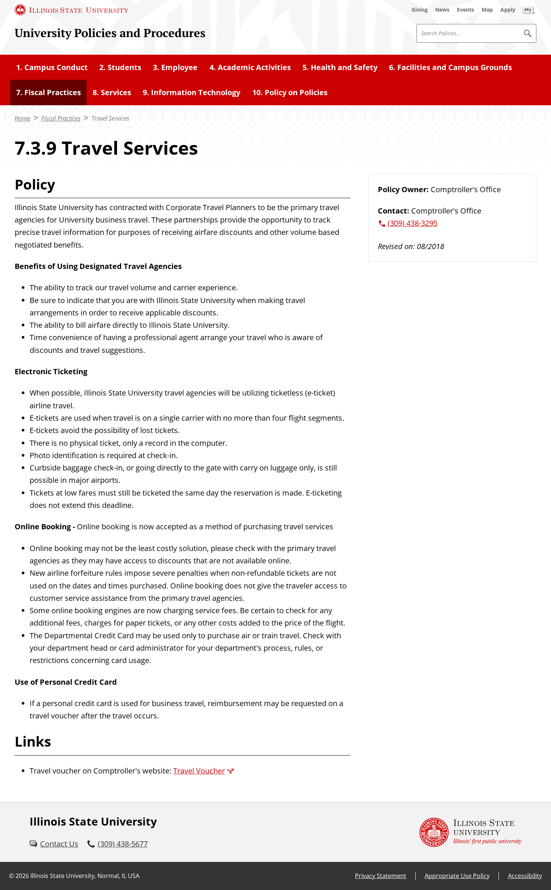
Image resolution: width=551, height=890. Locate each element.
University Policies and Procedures (110, 32)
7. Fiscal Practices (48, 92)
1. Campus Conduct (52, 67)
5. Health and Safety (339, 67)
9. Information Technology (191, 92)
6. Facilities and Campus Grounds (450, 67)
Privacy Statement (380, 876)
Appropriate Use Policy (457, 876)
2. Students (120, 67)
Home (22, 118)
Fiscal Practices (61, 118)
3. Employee (175, 67)
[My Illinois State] (528, 9)
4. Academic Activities (250, 67)
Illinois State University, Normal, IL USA (84, 876)
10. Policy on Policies (290, 92)
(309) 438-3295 (412, 223)
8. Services (112, 92)
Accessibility (525, 876)
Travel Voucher (199, 771)
